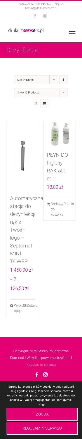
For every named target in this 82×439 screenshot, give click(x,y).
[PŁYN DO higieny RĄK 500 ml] (59, 133)
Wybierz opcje (18, 308)
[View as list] (44, 103)
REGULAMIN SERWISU (42, 428)
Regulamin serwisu (41, 364)
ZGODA (42, 414)
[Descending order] (63, 79)
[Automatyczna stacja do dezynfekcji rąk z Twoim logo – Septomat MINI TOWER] (23, 155)
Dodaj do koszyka (55, 209)
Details (31, 305)
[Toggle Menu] (72, 33)
